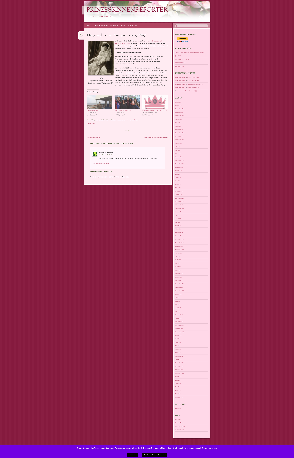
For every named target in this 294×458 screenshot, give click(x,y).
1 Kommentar (91, 123)
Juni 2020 (178, 177)
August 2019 (178, 212)
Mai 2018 (177, 263)
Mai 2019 (177, 222)
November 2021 (179, 136)
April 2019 (178, 225)
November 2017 (179, 284)
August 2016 (178, 335)
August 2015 (178, 376)
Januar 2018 (178, 277)
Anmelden (178, 419)
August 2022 (178, 119)
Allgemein (178, 408)
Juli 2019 (177, 215)
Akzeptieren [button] (132, 455)
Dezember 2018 (179, 239)
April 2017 (178, 308)
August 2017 (178, 294)
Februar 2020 (179, 191)
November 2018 (179, 242)
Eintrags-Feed (179, 423)
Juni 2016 (178, 342)
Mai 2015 (177, 387)
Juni (81, 34)
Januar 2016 (178, 359)
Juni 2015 (178, 383)
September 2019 (179, 208)
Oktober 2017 (179, 287)
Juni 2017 (178, 301)
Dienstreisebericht (93, 110)
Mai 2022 (177, 122)
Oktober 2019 (179, 205)
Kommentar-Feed (180, 426)
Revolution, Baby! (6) (191, 91)
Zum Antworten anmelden (101, 163)
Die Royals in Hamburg (123, 110)
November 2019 (179, 201)
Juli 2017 (177, 297)
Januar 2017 (178, 318)
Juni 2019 (178, 218)
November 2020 (179, 164)
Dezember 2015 (179, 363)
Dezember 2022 (179, 109)
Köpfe (123, 25)
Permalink (137, 120)
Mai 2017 (177, 304)
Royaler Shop (132, 25)
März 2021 (178, 153)
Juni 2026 (178, 102)
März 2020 (178, 188)
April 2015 (178, 390)
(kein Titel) (178, 56)
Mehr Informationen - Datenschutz (154, 455)
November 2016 (179, 325)
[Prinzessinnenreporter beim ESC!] (155, 102)
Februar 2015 (179, 397)
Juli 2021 (177, 146)
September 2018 (179, 249)
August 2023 (178, 105)
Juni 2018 (178, 260)
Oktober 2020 (179, 167)
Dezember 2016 (179, 321)
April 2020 (178, 184)
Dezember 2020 (179, 160)
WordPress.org (179, 429)
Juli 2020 (177, 174)
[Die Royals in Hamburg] (127, 102)
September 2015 (179, 373)
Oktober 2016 (179, 328)
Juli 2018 (177, 256)
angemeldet (100, 177)
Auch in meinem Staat (193, 77)
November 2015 (179, 366)
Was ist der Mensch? (193, 87)
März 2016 (178, 352)
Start (88, 25)
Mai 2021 (177, 150)
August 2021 (178, 143)
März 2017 (178, 311)
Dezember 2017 (179, 280)
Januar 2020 (178, 194)
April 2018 (178, 266)
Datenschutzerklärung (100, 25)
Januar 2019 (178, 236)
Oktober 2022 (179, 112)
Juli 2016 (177, 339)
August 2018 (178, 253)
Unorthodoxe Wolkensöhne (195, 84)
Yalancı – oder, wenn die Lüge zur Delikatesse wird (189, 52)
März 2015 (178, 393)
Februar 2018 (179, 273)
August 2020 (178, 170)
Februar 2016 (179, 356)
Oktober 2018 (179, 246)
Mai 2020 (177, 181)
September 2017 (179, 291)
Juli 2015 (177, 380)
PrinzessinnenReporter (127, 10)
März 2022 (178, 126)
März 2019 (178, 229)
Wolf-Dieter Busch (180, 77)
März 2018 (178, 270)
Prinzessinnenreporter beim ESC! (154, 110)
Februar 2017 (179, 315)
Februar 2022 (179, 129)
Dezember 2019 (179, 198)
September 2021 (179, 139)
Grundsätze (114, 25)
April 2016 (178, 349)
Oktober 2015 (179, 369)
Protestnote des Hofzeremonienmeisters (157, 137)
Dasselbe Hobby (180, 66)
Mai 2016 (177, 345)
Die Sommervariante (93, 137)
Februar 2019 (179, 232)
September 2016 (179, 332)
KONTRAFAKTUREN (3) (182, 59)
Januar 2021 (178, 157)
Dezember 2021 (179, 133)
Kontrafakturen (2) (180, 62)
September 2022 (179, 115)
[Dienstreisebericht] (99, 102)
